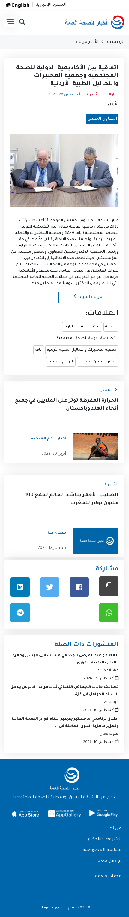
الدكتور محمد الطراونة (82, 327)
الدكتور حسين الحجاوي (98, 362)
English (20, 5)
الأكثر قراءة (87, 42)
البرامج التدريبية (61, 362)
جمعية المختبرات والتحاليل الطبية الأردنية (82, 350)
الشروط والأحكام (105, 839)
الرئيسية (115, 42)
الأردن (113, 104)
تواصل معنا (110, 861)
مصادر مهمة (108, 876)
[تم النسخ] (108, 586)
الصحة (111, 327)
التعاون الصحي (102, 119)
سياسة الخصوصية (102, 850)
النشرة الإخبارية (49, 5)
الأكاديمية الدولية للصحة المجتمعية (87, 338)
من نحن (114, 828)
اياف (38, 350)
